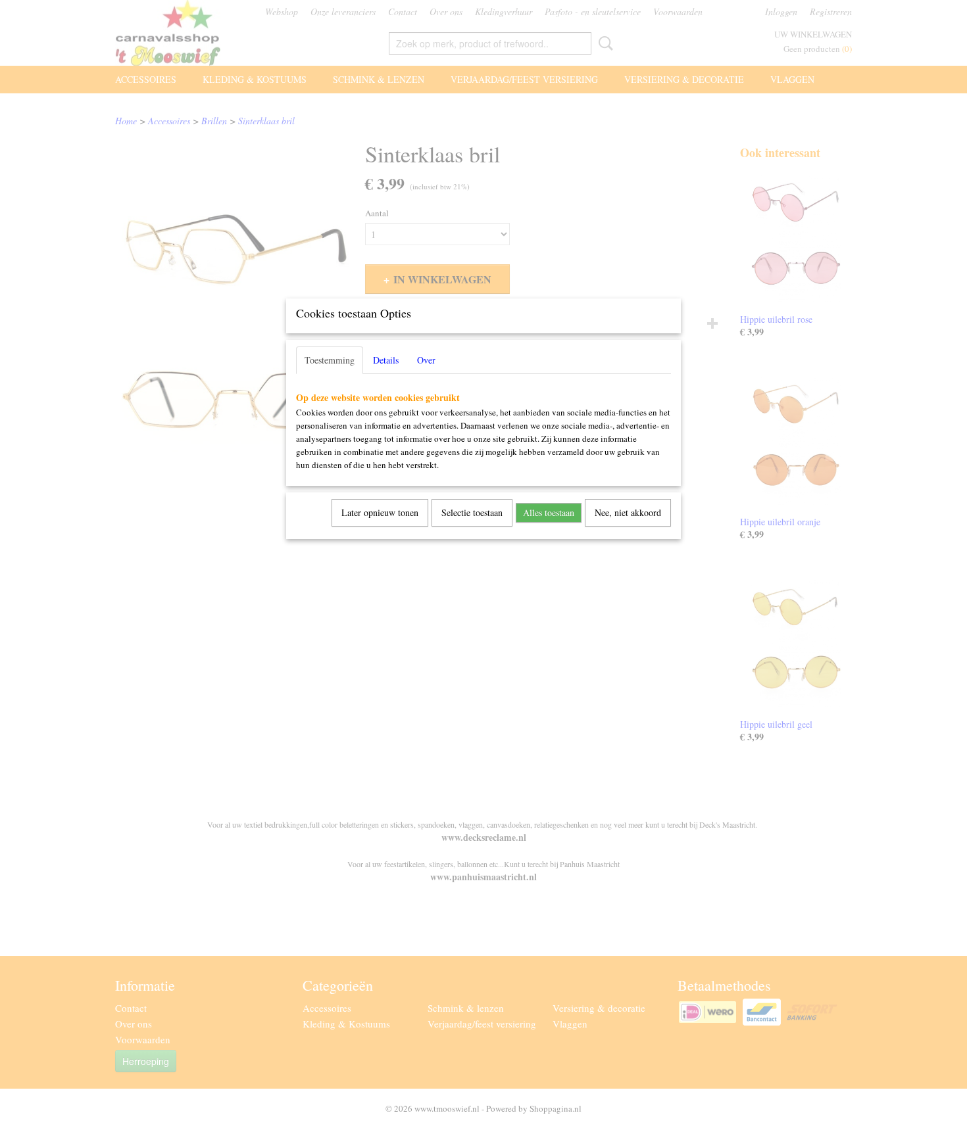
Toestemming (330, 360)
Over (426, 360)
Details (386, 360)
